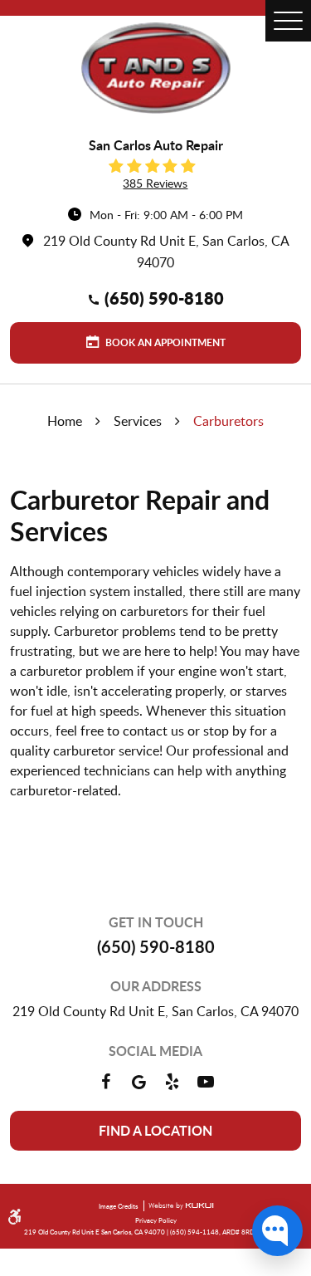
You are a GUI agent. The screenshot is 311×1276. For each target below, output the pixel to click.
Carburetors (228, 421)
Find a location (155, 1130)
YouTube (205, 1081)
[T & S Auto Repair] (156, 68)
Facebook (106, 1081)
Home (64, 421)
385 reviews (155, 183)
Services (138, 421)
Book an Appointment (164, 342)
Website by (178, 1206)
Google (139, 1081)
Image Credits (119, 1205)
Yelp (172, 1081)
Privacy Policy (156, 1220)
